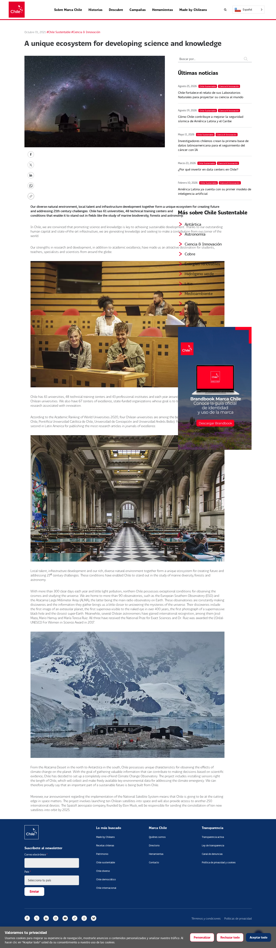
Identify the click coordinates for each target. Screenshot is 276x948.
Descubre (116, 10)
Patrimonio (102, 853)
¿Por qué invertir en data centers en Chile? (208, 169)
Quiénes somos (157, 836)
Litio (189, 283)
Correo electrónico (36, 854)
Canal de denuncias (212, 853)
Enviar (34, 891)
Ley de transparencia (213, 845)
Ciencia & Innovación (203, 243)
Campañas (138, 10)
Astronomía (195, 234)
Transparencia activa (213, 836)
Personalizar (202, 937)
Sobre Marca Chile (68, 10)
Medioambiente (199, 293)
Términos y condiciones (206, 918)
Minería (191, 303)
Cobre (190, 253)
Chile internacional (106, 887)
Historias (95, 10)
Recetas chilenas (105, 845)
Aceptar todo (258, 937)
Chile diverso (103, 870)
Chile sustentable (105, 862)
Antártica (193, 224)
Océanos (192, 313)
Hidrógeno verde (199, 273)
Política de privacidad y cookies (219, 862)
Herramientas (162, 10)
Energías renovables (202, 263)
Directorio (154, 845)
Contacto (154, 862)
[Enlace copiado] (32, 196)
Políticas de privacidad (238, 918)
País (27, 871)
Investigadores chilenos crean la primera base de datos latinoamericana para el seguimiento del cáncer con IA (213, 145)
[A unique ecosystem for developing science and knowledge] (31, 154)
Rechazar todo (230, 937)
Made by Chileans (193, 10)
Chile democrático (106, 879)
